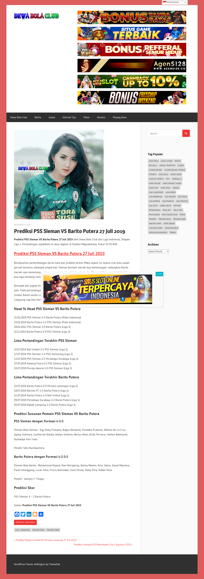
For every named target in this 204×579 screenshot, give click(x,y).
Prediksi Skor (53, 530)
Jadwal (176, 188)
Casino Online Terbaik (174, 170)
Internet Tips (69, 117)
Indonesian (172, 2)
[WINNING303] (132, 55)
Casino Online (155, 170)
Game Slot (153, 188)
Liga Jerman (154, 201)
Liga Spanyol (182, 201)
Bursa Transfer (167, 165)
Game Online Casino (172, 183)
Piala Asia (177, 210)
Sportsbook (169, 223)
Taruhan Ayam (155, 228)
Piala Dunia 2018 (169, 214)
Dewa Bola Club (18, 117)
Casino (180, 165)
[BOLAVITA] (132, 23)
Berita (38, 117)
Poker (86, 117)
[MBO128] (132, 103)
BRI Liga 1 (153, 165)
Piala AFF (167, 210)
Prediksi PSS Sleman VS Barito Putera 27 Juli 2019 (59, 253)
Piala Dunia (154, 214)
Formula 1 (177, 179)
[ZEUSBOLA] (132, 39)
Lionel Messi (165, 205)
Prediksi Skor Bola (25, 522)
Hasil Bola (166, 188)
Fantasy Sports (156, 179)
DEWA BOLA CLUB (22, 224)
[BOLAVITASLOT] (132, 87)
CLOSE (159, 274)
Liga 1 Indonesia (22, 530)
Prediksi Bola (38, 530)
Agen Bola (154, 161)
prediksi (152, 219)
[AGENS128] (132, 71)
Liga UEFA (153, 205)
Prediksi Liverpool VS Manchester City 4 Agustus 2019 (102, 544)
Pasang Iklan (119, 117)
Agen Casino (166, 161)
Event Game (176, 174)
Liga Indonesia (155, 196)
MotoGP (177, 205)
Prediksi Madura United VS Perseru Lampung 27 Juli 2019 (46, 540)
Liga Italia (182, 196)
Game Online (155, 183)
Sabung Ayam (155, 223)
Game (52, 117)
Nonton (101, 117)
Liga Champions (156, 192)
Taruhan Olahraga (158, 232)
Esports (153, 174)
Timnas (173, 232)
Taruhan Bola (171, 228)
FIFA (168, 179)
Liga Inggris (170, 196)
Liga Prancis (168, 201)
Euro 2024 (163, 174)
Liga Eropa (170, 192)
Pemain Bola (154, 210)
